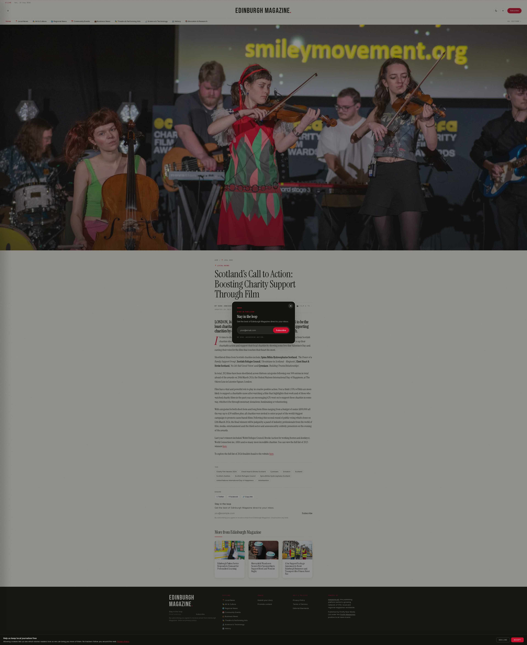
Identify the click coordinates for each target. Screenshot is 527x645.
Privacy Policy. (123, 641)
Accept (517, 640)
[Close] (290, 306)
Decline (503, 640)
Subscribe (281, 330)
